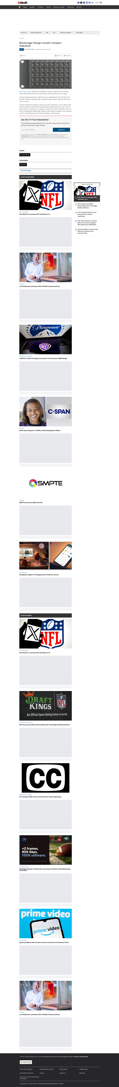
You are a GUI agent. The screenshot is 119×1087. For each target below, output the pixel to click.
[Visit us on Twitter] (81, 3)
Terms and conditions (26, 1069)
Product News (24, 155)
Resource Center (58, 7)
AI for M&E (79, 32)
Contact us (63, 1073)
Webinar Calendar (65, 32)
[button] (98, 2)
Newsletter (68, 55)
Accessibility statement (26, 1073)
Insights (32, 7)
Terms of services (42, 134)
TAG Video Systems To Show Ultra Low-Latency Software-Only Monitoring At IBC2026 (87, 222)
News (25, 7)
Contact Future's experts (47, 1069)
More (78, 7)
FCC (54, 32)
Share (23, 55)
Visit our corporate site (81, 1056)
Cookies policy (83, 1069)
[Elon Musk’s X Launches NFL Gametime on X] (87, 194)
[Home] (19, 7)
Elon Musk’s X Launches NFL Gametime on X (87, 198)
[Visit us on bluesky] (90, 3)
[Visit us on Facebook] (78, 3)
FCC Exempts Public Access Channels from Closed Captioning (87, 214)
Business (22, 38)
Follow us (59, 55)
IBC (47, 32)
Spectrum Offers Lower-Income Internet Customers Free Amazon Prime (88, 231)
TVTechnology (30, 49)
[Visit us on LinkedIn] (84, 3)
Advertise (82, 1073)
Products (41, 7)
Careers (42, 1073)
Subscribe (70, 7)
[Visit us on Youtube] (87, 3)
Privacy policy (63, 1069)
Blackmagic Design (25, 92)
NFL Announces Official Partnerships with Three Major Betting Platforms (87, 206)
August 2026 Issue (35, 32)
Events (48, 7)
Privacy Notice (24, 136)
